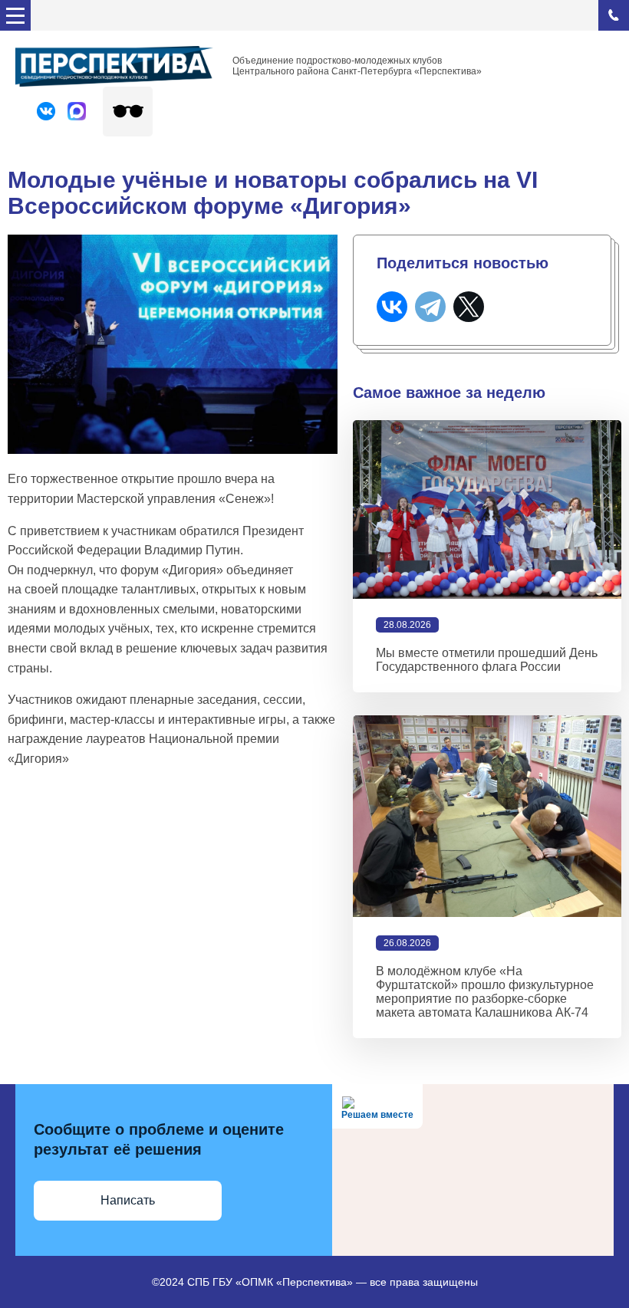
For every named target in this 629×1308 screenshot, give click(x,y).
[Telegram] (430, 306)
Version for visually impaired (128, 111)
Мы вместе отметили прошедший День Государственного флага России (487, 659)
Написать (127, 1200)
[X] (468, 306)
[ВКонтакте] (392, 306)
